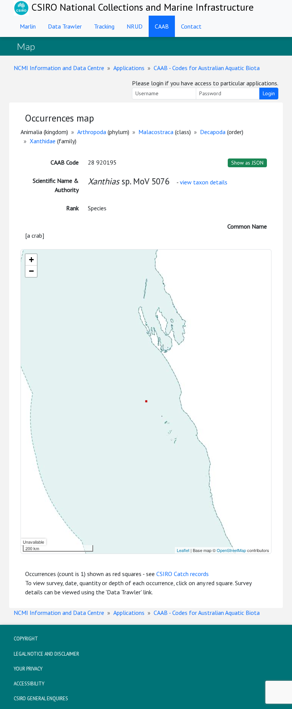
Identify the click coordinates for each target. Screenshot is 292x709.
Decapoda (212, 132)
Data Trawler (65, 26)
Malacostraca (155, 132)
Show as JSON (247, 162)
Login (269, 93)
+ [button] (31, 259)
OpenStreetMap (231, 550)
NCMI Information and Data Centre (59, 68)
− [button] (31, 271)
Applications (128, 68)
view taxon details (203, 182)
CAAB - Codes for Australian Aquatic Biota (207, 68)
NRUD (135, 26)
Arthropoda (91, 132)
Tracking (104, 26)
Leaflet (183, 550)
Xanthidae (43, 141)
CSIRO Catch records (182, 574)
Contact (191, 26)
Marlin (28, 26)
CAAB (162, 26)
